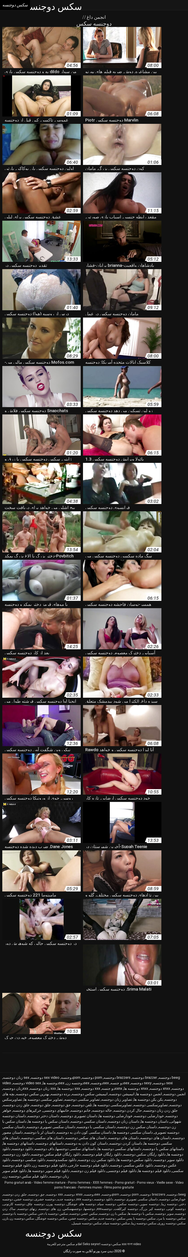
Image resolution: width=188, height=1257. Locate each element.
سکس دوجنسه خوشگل (51, 1218)
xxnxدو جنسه (112, 1088)
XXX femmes (103, 1182)
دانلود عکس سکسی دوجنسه (131, 1165)
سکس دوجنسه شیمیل (87, 1223)
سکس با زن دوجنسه (112, 1213)
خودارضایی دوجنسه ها (116, 1116)
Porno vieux (145, 1182)
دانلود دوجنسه (22, 1149)
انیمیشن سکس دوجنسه (90, 1094)
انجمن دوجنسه (174, 1094)
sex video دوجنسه (45, 1077)
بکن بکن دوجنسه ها (148, 1099)
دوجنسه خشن (23, 1199)
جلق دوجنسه (41, 1105)
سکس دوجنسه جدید (111, 1218)
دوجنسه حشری (45, 1199)
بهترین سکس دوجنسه (32, 1094)
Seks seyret (91, 1244)
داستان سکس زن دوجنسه (137, 1127)
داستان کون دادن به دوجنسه (86, 1143)
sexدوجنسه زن (77, 1083)
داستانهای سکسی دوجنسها (76, 1149)
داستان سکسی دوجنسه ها (133, 1132)
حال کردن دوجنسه (127, 1110)
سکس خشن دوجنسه (83, 1213)
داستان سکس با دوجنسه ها (48, 1121)
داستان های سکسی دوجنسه (42, 1138)
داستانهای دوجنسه (50, 1143)
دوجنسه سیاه (107, 1204)
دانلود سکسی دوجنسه (28, 1160)
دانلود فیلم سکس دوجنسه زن (25, 1176)
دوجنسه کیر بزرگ (152, 1209)
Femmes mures (90, 1187)
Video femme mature (50, 1182)
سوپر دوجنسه (164, 1213)
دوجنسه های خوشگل (81, 1204)
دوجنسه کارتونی (14, 1204)
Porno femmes (79, 1182)
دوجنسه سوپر (149, 1204)
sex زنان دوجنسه (16, 1077)
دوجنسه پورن (56, 1204)
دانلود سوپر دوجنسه (169, 1160)
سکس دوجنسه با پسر (141, 1218)
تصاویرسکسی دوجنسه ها (113, 1105)
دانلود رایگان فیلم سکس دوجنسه (56, 1154)
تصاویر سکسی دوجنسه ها (43, 1099)
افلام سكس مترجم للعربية (64, 1244)
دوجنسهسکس (72, 1209)
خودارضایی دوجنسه (149, 1116)
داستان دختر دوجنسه (43, 1116)
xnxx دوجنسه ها (136, 1088)
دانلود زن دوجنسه (16, 1154)
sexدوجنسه (100, 1083)
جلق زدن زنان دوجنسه (161, 1110)
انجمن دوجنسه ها (149, 1094)
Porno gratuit (125, 1182)
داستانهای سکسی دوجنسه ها (119, 1149)
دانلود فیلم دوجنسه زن (50, 1165)
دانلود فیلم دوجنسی (121, 1171)
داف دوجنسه (44, 1149)
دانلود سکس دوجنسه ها (134, 1160)
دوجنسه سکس (128, 1204)
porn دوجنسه (92, 1077)
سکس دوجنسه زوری (172, 1223)
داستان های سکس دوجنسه (86, 1138)
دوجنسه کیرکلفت (126, 1209)
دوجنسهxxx (104, 1209)
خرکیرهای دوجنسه (27, 1110)
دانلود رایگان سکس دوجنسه (144, 1154)
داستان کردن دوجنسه (125, 1143)
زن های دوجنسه (50, 1209)
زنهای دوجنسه (27, 1209)
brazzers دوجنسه (117, 1077)
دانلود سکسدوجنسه (61, 1160)
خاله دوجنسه (102, 1110)
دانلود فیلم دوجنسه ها (154, 1171)
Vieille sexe (165, 1182)
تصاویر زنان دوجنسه (116, 1099)
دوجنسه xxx (84, 1199)
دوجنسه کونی (176, 1209)
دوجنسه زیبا (169, 1204)
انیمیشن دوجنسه (121, 1094)
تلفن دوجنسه (82, 1105)
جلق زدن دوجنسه (16, 1105)
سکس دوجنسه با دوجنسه (20, 1213)
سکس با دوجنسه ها (141, 1213)
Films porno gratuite (119, 1187)
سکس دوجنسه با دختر (53, 1213)
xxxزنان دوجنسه (15, 1088)
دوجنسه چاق (35, 1204)
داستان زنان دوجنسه (123, 1121)
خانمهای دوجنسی (56, 1110)
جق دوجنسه (61, 1105)
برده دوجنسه (60, 1094)
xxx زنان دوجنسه (43, 1088)
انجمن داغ (96, 17)
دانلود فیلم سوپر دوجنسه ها (48, 1171)
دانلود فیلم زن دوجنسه (88, 1171)
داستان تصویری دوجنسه (79, 1116)
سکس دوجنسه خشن (83, 1218)
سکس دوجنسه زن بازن (18, 1218)
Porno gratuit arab (18, 1182)
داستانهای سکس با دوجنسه (163, 1149)
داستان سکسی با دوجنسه (96, 1127)
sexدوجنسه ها (53, 1083)
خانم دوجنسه (81, 1110)
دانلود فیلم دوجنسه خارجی (88, 1165)
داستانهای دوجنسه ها (18, 1143)
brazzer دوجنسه (144, 1077)
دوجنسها (89, 1209)
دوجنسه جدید (66, 1199)
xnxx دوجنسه (160, 1088)
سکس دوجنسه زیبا (143, 1223)
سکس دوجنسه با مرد (171, 1218)
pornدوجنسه (70, 1077)
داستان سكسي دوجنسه (88, 1121)
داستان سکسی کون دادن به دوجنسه (84, 1132)
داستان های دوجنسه (155, 1138)
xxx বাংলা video (131, 1244)
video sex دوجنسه (27, 1083)
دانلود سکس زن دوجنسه (96, 1160)
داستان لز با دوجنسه (39, 1132)
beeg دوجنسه (169, 1077)
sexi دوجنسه (163, 1083)
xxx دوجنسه (91, 1088)
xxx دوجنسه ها (69, 1088)
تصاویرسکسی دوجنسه (150, 1105)
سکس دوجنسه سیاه (116, 1223)
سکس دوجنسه (111, 1244)
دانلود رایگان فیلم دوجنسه (102, 1154)
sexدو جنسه (120, 1083)
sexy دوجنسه (141, 1083)
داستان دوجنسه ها (154, 1121)
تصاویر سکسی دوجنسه (82, 1099)
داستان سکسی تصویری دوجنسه (51, 1127)
